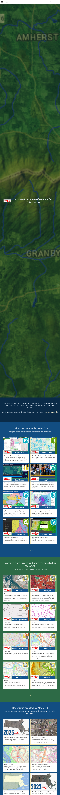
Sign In (56, 2)
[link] (16, 450)
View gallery (30, 550)
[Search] (51, 2)
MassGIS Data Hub (51, 412)
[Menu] (2, 2)
